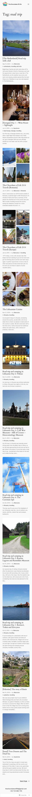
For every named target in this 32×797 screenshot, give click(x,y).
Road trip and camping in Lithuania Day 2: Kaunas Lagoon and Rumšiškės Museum (16, 558)
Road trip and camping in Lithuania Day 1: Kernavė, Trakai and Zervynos (13, 624)
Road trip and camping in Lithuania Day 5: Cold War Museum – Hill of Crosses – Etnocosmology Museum (14, 431)
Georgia (13, 130)
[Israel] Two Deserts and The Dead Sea (15, 752)
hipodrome (16, 128)
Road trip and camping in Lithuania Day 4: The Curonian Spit (13, 497)
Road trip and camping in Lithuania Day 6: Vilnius (13, 372)
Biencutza (17, 64)
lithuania (6, 315)
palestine (6, 695)
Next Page (24, 781)
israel (5, 759)
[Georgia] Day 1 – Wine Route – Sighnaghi (15, 124)
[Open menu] (28, 4)
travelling (18, 130)
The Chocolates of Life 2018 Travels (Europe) (14, 248)
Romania (23, 190)
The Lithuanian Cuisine (12, 309)
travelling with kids (16, 66)
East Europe (7, 130)
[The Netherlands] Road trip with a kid (14, 59)
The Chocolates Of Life (15, 4)
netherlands (7, 66)
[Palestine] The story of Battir (15, 689)
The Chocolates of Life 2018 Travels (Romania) (14, 186)
